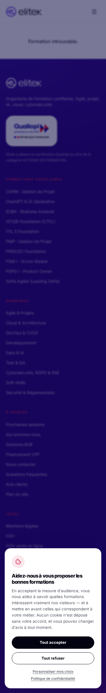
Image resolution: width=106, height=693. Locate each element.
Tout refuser (53, 658)
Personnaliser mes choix (53, 671)
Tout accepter (53, 642)
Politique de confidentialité (53, 678)
